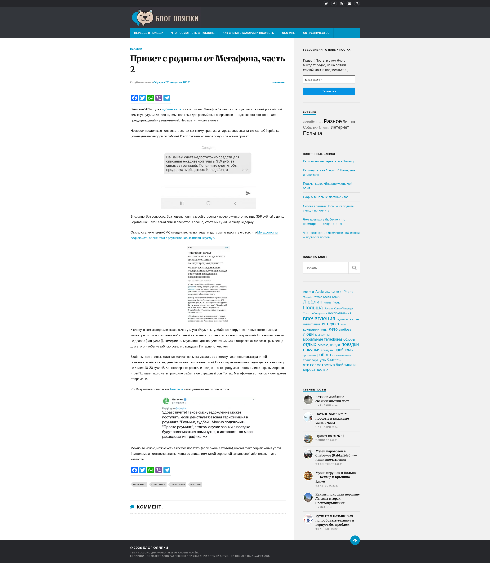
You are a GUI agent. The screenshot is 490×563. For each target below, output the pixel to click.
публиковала (171, 109)
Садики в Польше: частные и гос (325, 197)
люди (308, 334)
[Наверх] (355, 540)
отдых (309, 344)
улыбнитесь (330, 360)
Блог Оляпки (155, 548)
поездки (350, 344)
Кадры (327, 296)
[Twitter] (326, 3)
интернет (139, 484)
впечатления (319, 318)
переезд (323, 345)
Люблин (312, 301)
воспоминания (339, 313)
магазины (322, 334)
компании (158, 484)
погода (335, 345)
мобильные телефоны (322, 339)
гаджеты (342, 319)
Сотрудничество (316, 32)
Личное (349, 121)
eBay (327, 292)
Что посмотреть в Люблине (193, 32)
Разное (136, 49)
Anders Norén (188, 552)
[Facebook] (334, 3)
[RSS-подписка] (342, 3)
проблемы (178, 484)
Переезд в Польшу (148, 32)
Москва (327, 302)
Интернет (340, 127)
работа (324, 354)
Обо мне (288, 32)
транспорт (310, 360)
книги (343, 324)
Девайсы (310, 122)
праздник (327, 350)
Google (336, 291)
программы (309, 355)
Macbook (307, 297)
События (310, 127)
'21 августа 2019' (177, 82)
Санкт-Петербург (344, 308)
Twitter (317, 296)
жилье (354, 319)
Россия (195, 484)
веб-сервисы (319, 313)
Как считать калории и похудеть (248, 32)
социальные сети (341, 355)
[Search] (357, 3)
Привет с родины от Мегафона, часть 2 (207, 64)
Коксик (336, 296)
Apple (319, 292)
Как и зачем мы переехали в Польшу (328, 161)
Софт (320, 122)
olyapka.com (261, 556)
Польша (312, 133)
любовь (345, 329)
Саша (306, 313)
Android (308, 291)
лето (333, 329)
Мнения (324, 127)
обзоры (349, 339)
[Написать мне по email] (349, 3)
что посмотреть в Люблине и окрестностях (329, 367)
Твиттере (176, 389)
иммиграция (311, 324)
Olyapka (159, 82)
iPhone (348, 291)
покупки (311, 349)
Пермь (336, 302)
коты (324, 329)
